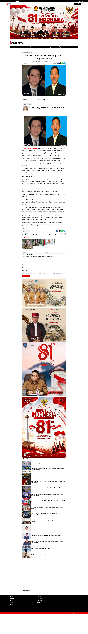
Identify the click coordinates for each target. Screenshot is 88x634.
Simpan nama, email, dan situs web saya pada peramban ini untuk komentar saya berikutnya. (43, 273)
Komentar (24, 258)
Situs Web (24, 270)
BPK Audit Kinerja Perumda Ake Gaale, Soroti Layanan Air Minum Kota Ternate (46, 108)
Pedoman (39, 600)
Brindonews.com (18, 613)
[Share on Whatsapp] (62, 63)
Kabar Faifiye (58, 47)
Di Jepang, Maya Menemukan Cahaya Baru (40, 548)
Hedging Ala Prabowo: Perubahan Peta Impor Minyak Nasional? (45, 528)
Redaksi (39, 602)
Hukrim (37, 47)
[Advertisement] (41, 624)
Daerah (25, 47)
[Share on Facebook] (58, 63)
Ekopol (31, 47)
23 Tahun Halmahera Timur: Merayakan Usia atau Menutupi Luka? (45, 535)
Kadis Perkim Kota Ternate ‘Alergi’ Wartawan (48, 251)
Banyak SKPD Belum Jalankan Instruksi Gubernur (27, 251)
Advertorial (44, 47)
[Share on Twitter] (60, 63)
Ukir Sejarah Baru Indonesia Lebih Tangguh (40, 554)
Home (12, 47)
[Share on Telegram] (64, 63)
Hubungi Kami (78, 3)
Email (23, 267)
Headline (18, 47)
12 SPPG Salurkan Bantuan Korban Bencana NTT (29, 1)
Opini (50, 47)
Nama (24, 264)
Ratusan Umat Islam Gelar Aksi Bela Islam (38, 250)
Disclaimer (39, 598)
